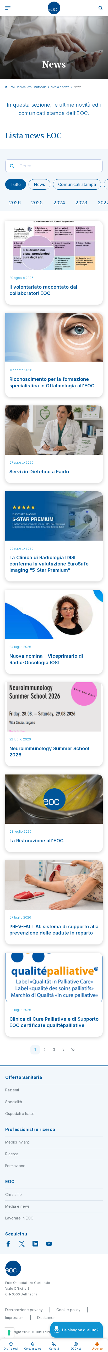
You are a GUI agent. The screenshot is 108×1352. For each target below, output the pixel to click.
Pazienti (12, 1090)
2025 (37, 202)
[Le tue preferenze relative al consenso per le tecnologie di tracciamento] (9, 1333)
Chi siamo (13, 1194)
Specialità (13, 1102)
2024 (59, 202)
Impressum (14, 1317)
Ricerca (11, 1154)
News (39, 184)
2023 (81, 202)
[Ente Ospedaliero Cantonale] (54, 8)
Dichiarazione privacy (24, 1309)
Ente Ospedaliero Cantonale (27, 87)
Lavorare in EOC (19, 1218)
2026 (15, 202)
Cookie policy (68, 1309)
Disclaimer (46, 1317)
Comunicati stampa (77, 184)
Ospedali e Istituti (20, 1113)
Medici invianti (17, 1142)
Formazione (15, 1165)
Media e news (60, 87)
